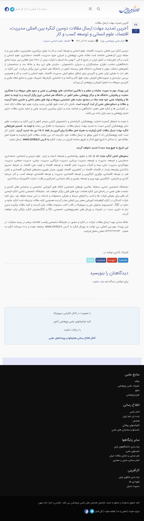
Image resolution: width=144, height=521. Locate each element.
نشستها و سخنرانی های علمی (126, 430)
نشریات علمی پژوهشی (129, 386)
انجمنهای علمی (133, 451)
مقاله (137, 381)
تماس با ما (31, 9)
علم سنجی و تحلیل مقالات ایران (125, 456)
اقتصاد (67, 41)
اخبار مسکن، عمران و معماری (126, 460)
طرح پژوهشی (133, 395)
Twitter (90, 260)
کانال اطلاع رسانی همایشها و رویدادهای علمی (72, 338)
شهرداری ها (134, 482)
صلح (137, 390)
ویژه (102, 41)
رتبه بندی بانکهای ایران (129, 477)
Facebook (101, 260)
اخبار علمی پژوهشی (115, 41)
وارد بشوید (98, 281)
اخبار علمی (135, 412)
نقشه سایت (110, 511)
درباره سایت (134, 511)
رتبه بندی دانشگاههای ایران (127, 447)
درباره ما (43, 9)
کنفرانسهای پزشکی (131, 425)
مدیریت (46, 41)
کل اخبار (19, 9)
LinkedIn (123, 260)
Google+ (112, 260)
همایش (136, 421)
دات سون (42, 503)
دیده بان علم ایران (131, 416)
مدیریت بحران (133, 486)
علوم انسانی (57, 41)
